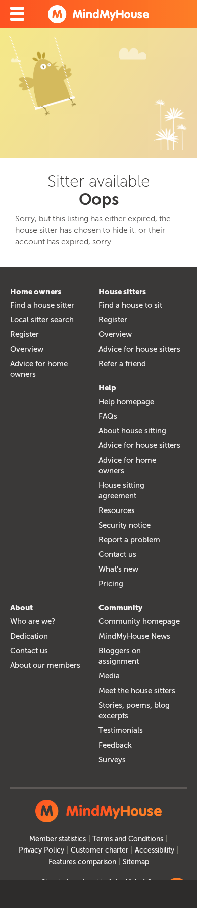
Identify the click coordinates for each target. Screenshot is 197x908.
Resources (116, 510)
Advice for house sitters (139, 349)
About (21, 607)
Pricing (110, 583)
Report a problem (129, 539)
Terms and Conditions (127, 839)
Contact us (117, 554)
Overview (26, 349)
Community (120, 607)
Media (109, 675)
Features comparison (82, 862)
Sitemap (136, 862)
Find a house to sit (130, 305)
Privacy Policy (41, 850)
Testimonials (120, 730)
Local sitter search (42, 319)
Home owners (35, 291)
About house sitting (132, 430)
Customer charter (99, 850)
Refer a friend (122, 363)
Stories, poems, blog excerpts (134, 710)
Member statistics (57, 839)
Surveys (112, 759)
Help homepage (126, 401)
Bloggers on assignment (119, 656)
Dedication (29, 636)
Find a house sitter (42, 305)
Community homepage (139, 621)
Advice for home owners (39, 369)
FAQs (107, 416)
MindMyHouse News (134, 636)
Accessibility (154, 850)
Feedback (115, 745)
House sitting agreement (121, 490)
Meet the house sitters (136, 690)
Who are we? (32, 621)
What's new (118, 569)
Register (24, 334)
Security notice (124, 525)
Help (107, 387)
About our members (45, 665)
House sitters (122, 291)
